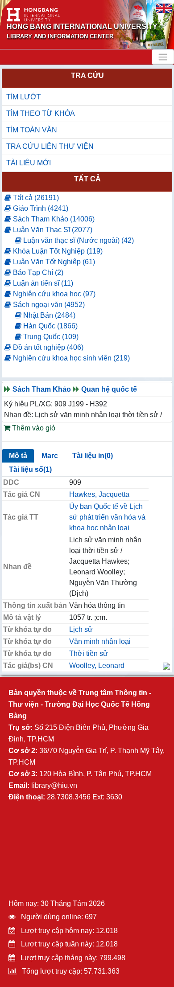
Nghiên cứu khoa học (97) (53, 294)
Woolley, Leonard (96, 665)
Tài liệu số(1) (30, 469)
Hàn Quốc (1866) (49, 326)
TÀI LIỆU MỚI (28, 163)
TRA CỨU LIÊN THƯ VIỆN (50, 146)
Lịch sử (81, 629)
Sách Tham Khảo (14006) (53, 219)
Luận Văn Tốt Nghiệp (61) (53, 262)
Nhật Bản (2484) (48, 315)
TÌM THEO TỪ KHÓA (40, 113)
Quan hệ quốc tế (109, 389)
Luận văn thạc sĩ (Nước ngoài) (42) (77, 240)
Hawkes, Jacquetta (99, 494)
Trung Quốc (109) (50, 336)
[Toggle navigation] (163, 57)
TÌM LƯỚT (23, 97)
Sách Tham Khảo (41, 389)
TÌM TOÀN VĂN (31, 130)
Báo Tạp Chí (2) (37, 272)
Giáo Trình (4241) (39, 208)
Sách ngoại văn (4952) (48, 304)
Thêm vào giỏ (32, 428)
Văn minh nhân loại (100, 641)
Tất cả (87, 179)
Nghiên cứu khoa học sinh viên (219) (70, 358)
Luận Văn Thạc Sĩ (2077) (51, 229)
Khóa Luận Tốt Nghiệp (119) (57, 251)
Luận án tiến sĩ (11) (42, 283)
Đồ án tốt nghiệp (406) (47, 347)
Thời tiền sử (88, 653)
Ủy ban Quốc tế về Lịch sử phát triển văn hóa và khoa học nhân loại (107, 517)
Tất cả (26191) (35, 197)
